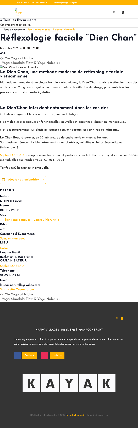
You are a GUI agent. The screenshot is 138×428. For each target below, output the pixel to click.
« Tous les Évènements (18, 20)
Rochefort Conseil (75, 415)
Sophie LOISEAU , (13, 155)
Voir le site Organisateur (17, 289)
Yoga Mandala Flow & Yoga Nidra (30, 63)
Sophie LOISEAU (12, 266)
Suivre (29, 355)
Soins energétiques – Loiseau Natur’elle (32, 219)
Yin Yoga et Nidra (17, 58)
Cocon (4, 248)
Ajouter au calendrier (23, 179)
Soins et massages (12, 238)
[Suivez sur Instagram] (44, 355)
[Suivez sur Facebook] (17, 355)
